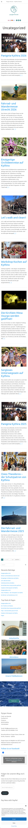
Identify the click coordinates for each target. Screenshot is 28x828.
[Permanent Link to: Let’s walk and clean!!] (14, 204)
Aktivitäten (14, 657)
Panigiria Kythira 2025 (13, 423)
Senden (5, 793)
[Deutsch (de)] (12, 20)
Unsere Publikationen (14, 676)
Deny (14, 823)
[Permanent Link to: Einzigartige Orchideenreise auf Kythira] (14, 146)
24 (12, 559)
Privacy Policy (14, 826)
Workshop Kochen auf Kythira (7, 583)
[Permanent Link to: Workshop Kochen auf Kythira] (14, 250)
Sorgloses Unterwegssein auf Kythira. (12, 372)
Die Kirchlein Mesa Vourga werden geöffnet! (11, 608)
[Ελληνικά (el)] (14, 20)
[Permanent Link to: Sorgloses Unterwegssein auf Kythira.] (14, 356)
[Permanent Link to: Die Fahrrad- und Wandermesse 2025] (14, 515)
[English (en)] (8, 20)
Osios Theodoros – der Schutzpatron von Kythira (13, 476)
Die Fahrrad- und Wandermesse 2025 (12, 530)
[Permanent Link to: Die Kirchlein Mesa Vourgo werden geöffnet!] (14, 300)
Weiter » (17, 559)
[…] (21, 75)
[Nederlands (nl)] (10, 20)
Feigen (2, 615)
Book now (14, 701)
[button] (26, 805)
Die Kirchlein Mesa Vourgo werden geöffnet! (12, 315)
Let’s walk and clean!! (13, 217)
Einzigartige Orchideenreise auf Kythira (12, 162)
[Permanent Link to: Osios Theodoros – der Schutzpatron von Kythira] (14, 461)
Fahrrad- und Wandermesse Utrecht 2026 (9, 106)
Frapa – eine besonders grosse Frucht (9, 610)
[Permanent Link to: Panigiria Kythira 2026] (14, 42)
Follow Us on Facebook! (10, 749)
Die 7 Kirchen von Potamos (7, 605)
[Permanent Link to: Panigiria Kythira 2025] (14, 411)
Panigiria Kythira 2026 (13, 55)
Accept (14, 819)
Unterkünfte (14, 638)
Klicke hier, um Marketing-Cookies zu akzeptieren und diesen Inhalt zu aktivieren (14, 760)
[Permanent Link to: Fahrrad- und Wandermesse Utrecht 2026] (14, 91)
